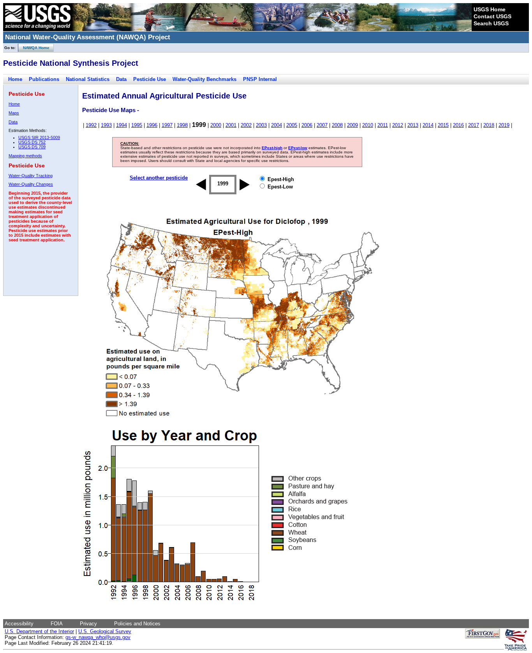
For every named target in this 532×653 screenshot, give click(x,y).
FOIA (57, 624)
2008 (337, 125)
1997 (167, 125)
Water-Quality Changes (31, 184)
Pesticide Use (149, 79)
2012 (397, 125)
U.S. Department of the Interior (39, 631)
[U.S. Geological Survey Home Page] (37, 29)
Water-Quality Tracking (31, 175)
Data (121, 79)
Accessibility (19, 624)
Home (15, 79)
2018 (488, 125)
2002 (246, 125)
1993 (106, 125)
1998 (182, 125)
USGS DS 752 (32, 142)
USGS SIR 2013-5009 (39, 137)
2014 (428, 125)
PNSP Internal (260, 79)
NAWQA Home (33, 48)
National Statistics (87, 79)
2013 (412, 125)
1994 (121, 125)
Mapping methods (25, 155)
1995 (136, 125)
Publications (44, 79)
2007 (322, 125)
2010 (367, 125)
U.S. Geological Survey (104, 631)
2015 (443, 125)
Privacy (88, 624)
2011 (382, 125)
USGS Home (490, 9)
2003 (261, 125)
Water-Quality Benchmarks (204, 79)
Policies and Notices (137, 624)
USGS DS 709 (32, 146)
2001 (230, 125)
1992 (91, 125)
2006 (306, 125)
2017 (473, 125)
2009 (352, 125)
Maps (14, 113)
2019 (504, 125)
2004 (276, 125)
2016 (458, 125)
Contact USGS (492, 16)
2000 (215, 125)
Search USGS (491, 23)
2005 (291, 125)
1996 (151, 125)
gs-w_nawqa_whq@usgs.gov (97, 637)
